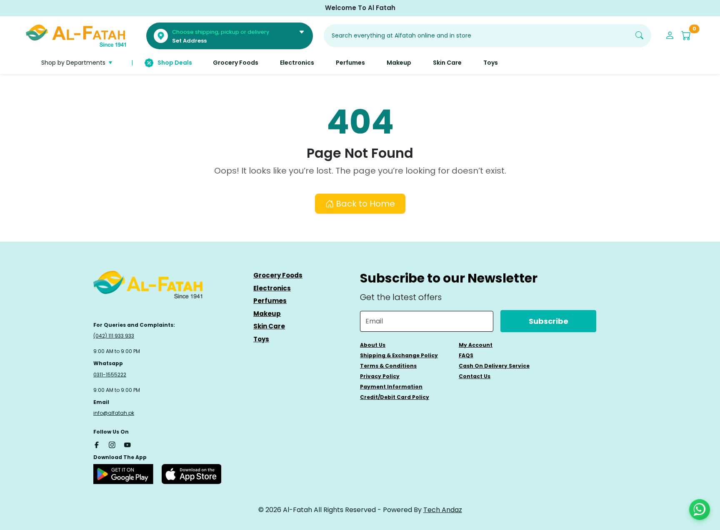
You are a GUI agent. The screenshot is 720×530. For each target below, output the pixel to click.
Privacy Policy (380, 376)
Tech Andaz (442, 510)
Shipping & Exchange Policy (399, 355)
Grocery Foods (277, 275)
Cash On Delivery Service (494, 365)
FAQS (466, 355)
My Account (475, 344)
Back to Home (364, 203)
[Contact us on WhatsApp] (699, 509)
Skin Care (269, 326)
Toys (261, 339)
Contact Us (474, 376)
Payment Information (391, 386)
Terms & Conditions (388, 365)
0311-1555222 (109, 374)
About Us (372, 344)
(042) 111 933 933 (113, 335)
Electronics (272, 288)
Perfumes (270, 300)
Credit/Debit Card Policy (394, 397)
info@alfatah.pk (113, 412)
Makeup (267, 313)
